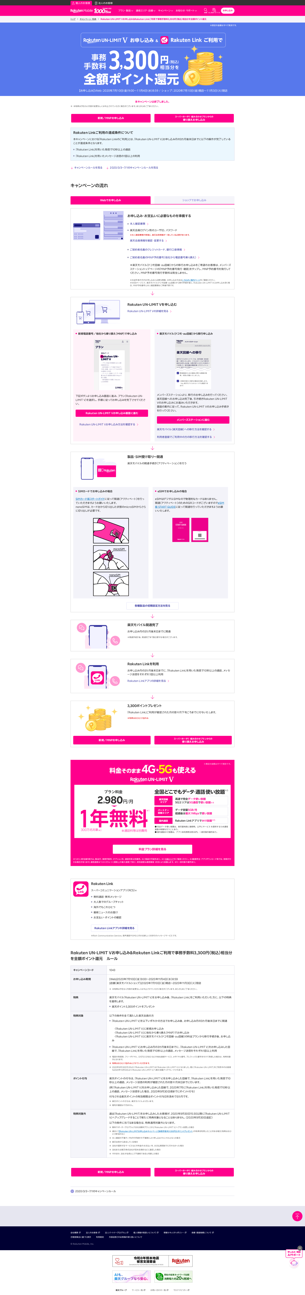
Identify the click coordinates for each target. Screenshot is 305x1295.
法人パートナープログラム (115, 1233)
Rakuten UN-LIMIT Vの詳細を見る (147, 311)
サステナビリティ (180, 1290)
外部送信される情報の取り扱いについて (125, 1237)
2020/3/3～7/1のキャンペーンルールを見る (134, 167)
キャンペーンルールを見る (88, 167)
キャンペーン (164, 10)
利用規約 (100, 1237)
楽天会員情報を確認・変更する (147, 240)
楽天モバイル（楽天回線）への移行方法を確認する (184, 429)
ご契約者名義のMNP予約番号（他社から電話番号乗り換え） (163, 257)
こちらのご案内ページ (191, 280)
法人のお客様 (92, 1233)
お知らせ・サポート (185, 10)
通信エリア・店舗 (144, 10)
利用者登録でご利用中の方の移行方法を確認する (184, 437)
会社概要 (74, 1233)
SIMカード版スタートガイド (90, 499)
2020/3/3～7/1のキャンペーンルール (95, 1191)
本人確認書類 (137, 223)
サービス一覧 (137, 1290)
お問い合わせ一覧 (158, 1290)
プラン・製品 (124, 10)
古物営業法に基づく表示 (81, 1237)
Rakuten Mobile (83, 10)
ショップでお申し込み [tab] (194, 200)
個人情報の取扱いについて (144, 1233)
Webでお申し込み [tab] (110, 200)
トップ (73, 19)
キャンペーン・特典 (88, 19)
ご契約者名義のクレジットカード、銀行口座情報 (156, 249)
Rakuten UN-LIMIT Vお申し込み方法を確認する (107, 424)
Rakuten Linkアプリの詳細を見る (146, 681)
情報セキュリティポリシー (174, 1233)
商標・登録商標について (201, 1233)
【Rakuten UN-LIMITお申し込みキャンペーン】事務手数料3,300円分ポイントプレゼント (156, 1131)
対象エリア (169, 859)
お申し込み (228, 11)
